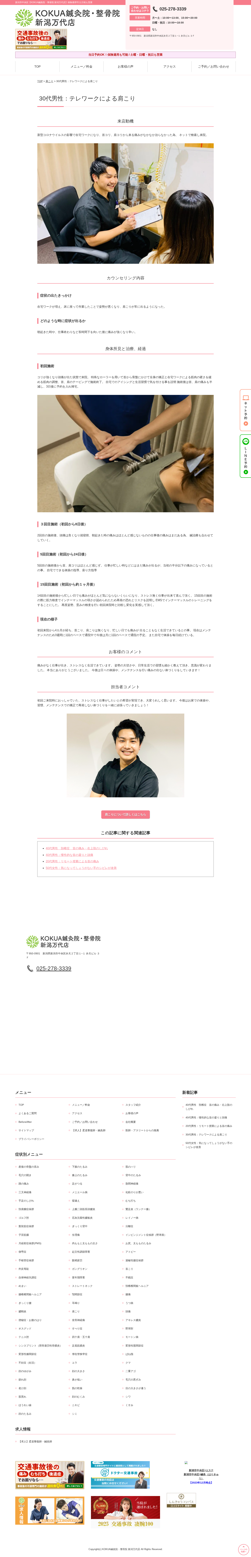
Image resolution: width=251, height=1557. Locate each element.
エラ (74, 1362)
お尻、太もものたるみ (138, 1243)
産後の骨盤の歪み (29, 1166)
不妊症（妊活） (28, 1362)
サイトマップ (26, 1130)
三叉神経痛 (25, 1192)
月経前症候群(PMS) (30, 1243)
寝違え (76, 1200)
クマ (128, 1362)
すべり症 (77, 1328)
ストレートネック (82, 1285)
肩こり (49, 81)
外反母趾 (24, 1268)
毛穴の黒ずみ (133, 1379)
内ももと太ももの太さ (85, 1243)
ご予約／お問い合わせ (213, 66)
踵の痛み (24, 1183)
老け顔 (22, 1388)
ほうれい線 (25, 1405)
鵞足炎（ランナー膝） (138, 1209)
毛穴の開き (25, 1175)
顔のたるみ (25, 1413)
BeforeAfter (25, 1121)
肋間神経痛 (132, 1183)
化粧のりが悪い (135, 1192)
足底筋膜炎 (78, 1345)
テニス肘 (24, 1336)
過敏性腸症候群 (135, 1260)
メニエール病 (79, 1192)
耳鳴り (76, 1303)
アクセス (169, 66)
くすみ (129, 1405)
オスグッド (25, 1328)
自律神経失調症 (28, 1277)
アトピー (131, 1251)
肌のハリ (131, 1166)
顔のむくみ (78, 1396)
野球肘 (129, 1328)
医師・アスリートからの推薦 (142, 1130)
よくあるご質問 (28, 1113)
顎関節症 (77, 1294)
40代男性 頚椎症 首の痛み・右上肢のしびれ (77, 848)
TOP (37, 66)
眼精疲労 (77, 1260)
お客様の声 (125, 66)
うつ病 (129, 1303)
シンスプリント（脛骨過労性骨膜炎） (40, 1345)
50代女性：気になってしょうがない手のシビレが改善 (81, 868)
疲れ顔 (22, 1379)
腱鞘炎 (22, 1311)
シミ (74, 1413)
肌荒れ (22, 1396)
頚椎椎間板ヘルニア (137, 1285)
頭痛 (128, 1311)
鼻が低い (77, 1379)
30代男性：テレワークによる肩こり (206, 1134)
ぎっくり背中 (79, 1226)
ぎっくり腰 (25, 1303)
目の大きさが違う (136, 1388)
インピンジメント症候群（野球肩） (146, 1234)
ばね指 (129, 1354)
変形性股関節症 (135, 1345)
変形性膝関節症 (28, 1354)
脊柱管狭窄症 (79, 1354)
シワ (128, 1396)
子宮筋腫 (24, 1234)
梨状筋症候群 (26, 1226)
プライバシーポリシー (31, 1138)
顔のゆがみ (25, 1371)
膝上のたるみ (79, 1175)
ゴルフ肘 (24, 1217)
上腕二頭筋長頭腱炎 (83, 1209)
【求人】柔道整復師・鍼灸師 (88, 1130)
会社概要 (131, 1121)
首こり (129, 1268)
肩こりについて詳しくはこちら (125, 814)
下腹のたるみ (79, 1166)
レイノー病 (132, 1217)
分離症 (129, 1226)
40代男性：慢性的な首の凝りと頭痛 (69, 854)
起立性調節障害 (81, 1251)
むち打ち (131, 1200)
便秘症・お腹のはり (30, 1320)
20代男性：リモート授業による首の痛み (72, 861)
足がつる (77, 1183)
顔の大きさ (78, 1371)
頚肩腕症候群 (26, 1209)
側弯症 (22, 1251)
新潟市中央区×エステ (201, 1470)
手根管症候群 (26, 1260)
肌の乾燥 (77, 1388)
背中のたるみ (133, 1175)
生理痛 (76, 1234)
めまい (22, 1285)
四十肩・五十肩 (81, 1336)
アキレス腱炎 (133, 1320)
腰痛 (128, 1294)
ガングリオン (79, 1268)
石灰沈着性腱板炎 (82, 1217)
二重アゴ (131, 1371)
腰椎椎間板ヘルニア (30, 1294)
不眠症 (129, 1277)
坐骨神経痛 (78, 1320)
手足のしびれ (26, 1200)
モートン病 (132, 1336)
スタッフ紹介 (133, 1104)
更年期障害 (78, 1277)
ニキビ (76, 1405)
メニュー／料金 (81, 66)
